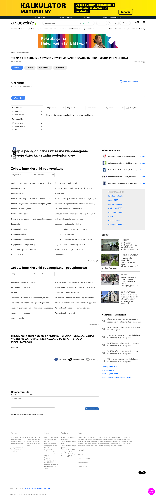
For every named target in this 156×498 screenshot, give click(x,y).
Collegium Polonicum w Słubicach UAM (122, 163)
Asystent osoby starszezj (65, 313)
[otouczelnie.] (23, 23)
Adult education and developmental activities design (32, 183)
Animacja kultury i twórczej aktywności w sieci (73, 188)
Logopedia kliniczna (19, 229)
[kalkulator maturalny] (78, 8)
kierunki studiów (50, 29)
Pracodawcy (60, 68)
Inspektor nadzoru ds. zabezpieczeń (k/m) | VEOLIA (51, 440)
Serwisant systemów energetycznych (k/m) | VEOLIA (51, 446)
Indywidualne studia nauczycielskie (69, 219)
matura (126, 29)
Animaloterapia (17, 193)
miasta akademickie (18, 29)
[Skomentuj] (14, 157)
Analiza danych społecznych (66, 183)
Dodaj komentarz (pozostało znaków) (24, 395)
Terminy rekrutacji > (109, 367)
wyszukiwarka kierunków (126, 259)
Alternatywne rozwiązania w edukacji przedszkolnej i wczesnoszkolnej (76, 282)
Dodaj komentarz (92, 409)
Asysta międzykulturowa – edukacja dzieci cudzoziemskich (32, 308)
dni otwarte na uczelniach (127, 302)
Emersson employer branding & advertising (32, 494)
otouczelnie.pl (14, 488)
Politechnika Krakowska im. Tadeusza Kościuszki (126, 170)
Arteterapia (59, 193)
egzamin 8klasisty (138, 29)
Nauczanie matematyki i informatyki (69, 249)
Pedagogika (60, 255)
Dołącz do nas (41, 17)
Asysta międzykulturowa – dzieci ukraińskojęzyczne (75, 303)
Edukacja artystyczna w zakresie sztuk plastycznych (32, 203)
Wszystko (17, 68)
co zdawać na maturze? (110, 268)
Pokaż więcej (92, 261)
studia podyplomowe (129, 285)
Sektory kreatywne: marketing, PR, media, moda (33, 444)
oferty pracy (126, 243)
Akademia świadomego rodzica (23, 282)
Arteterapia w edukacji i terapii (67, 292)
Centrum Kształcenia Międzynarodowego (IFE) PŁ (126, 177)
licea (111, 29)
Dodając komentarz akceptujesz (27, 414)
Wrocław (14, 347)
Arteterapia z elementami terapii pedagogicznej (30, 303)
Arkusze (124, 23)
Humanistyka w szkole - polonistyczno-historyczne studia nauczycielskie (32, 219)
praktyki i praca (74, 29)
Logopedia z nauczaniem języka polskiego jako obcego (76, 239)
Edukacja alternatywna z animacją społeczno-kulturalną (32, 198)
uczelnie (31, 29)
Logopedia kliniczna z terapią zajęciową (71, 229)
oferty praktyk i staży (129, 245)
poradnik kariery (127, 247)
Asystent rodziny (18, 318)
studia (39, 29)
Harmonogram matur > (111, 374)
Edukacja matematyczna (21, 209)
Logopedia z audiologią (64, 234)
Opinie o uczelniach (65, 17)
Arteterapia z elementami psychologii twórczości (74, 298)
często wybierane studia (128, 282)
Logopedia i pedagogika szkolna (68, 224)
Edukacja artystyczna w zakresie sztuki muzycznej (75, 203)
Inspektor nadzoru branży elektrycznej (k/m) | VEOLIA (50, 460)
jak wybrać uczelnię (128, 299)
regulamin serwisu (37, 414)
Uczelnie (30, 68)
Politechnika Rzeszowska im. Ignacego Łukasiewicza (126, 183)
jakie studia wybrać (129, 277)
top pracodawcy (88, 29)
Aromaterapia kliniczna (20, 287)
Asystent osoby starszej (20, 313)
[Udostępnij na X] (14, 153)
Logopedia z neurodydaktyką (23, 244)
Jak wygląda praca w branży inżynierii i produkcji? (17, 450)
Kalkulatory (112, 23)
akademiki (62, 29)
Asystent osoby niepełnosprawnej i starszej (72, 308)
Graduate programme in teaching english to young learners (76, 214)
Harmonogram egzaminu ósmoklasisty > (117, 377)
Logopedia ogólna (18, 234)
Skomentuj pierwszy (151, 491)
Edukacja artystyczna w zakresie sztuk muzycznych (75, 198)
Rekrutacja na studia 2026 (113, 17)
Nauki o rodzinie (17, 255)
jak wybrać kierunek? (129, 266)
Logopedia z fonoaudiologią (22, 239)
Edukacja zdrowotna (19, 214)
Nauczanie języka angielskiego (23, 249)
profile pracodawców (129, 249)
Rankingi (88, 17)
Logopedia (15, 224)
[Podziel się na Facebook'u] (14, 148)
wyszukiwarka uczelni (129, 297)
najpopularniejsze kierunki (128, 263)
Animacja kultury (18, 188)
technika (118, 29)
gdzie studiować (127, 279)
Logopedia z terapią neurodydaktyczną (70, 244)
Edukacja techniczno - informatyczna (69, 209)
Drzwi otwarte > (108, 370)
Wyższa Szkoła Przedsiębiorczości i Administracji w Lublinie (126, 156)
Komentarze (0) (139, 62)
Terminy (101, 23)
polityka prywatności (43, 488)
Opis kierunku (44, 68)
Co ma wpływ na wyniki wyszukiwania (21, 86)
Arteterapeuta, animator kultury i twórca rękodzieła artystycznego (76, 287)
